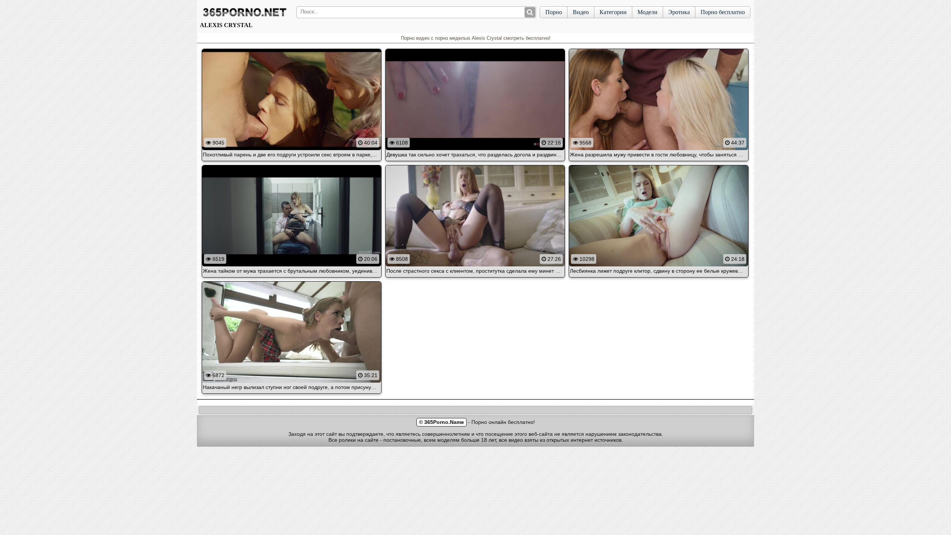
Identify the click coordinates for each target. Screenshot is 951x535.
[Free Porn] (245, 16)
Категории (613, 12)
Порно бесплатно (723, 12)
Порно (553, 12)
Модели (647, 12)
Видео (581, 12)
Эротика (679, 12)
